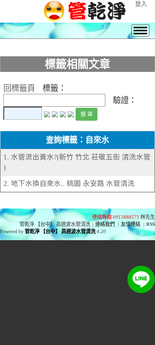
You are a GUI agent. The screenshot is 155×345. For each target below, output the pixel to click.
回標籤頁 (19, 88)
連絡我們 (105, 224)
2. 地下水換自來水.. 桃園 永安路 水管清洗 (69, 183)
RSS (150, 224)
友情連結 (130, 224)
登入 (141, 4)
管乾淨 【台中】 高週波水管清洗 (60, 231)
